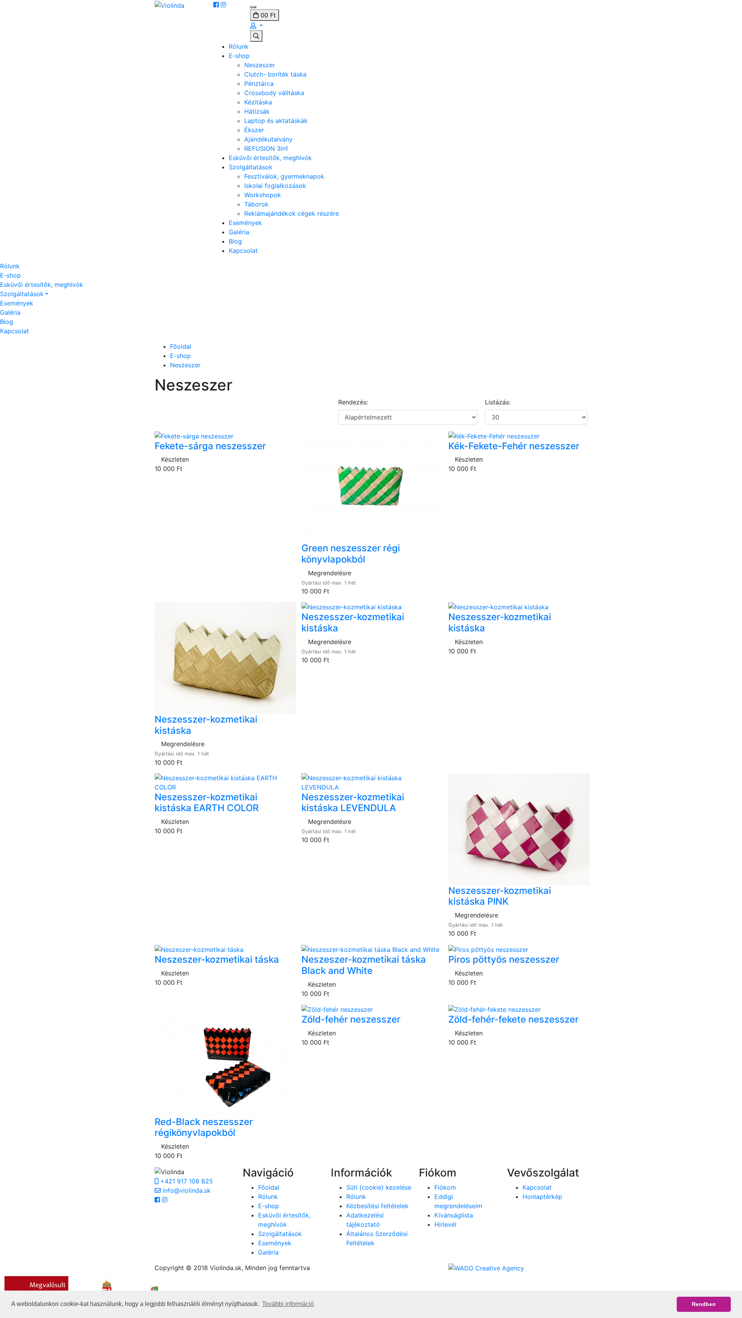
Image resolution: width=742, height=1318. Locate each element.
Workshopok (262, 195)
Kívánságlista (453, 1215)
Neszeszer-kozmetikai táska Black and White (363, 965)
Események (245, 223)
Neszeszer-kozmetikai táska (217, 959)
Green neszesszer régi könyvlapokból (350, 553)
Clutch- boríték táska (275, 74)
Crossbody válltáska (274, 93)
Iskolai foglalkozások (275, 185)
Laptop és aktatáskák (276, 120)
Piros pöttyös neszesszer (503, 959)
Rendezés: (353, 402)
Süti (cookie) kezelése (378, 1187)
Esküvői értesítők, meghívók (270, 158)
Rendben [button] (704, 1304)
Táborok (256, 204)
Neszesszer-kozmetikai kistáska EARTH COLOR (207, 802)
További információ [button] (288, 1304)
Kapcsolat (243, 250)
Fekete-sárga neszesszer (210, 446)
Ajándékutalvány (268, 139)
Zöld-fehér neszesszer (350, 1019)
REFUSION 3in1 (266, 148)
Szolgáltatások (250, 167)
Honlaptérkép (542, 1196)
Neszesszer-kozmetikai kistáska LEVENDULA (352, 802)
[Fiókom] (256, 25)
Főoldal (180, 346)
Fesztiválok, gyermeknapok (284, 176)
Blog (235, 241)
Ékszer (254, 130)
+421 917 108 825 (185, 1181)
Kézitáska (258, 102)
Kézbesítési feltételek (377, 1206)
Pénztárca (259, 83)
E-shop (239, 56)
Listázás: (498, 402)
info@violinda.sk (186, 1190)
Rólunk (238, 46)
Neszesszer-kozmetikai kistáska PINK (499, 896)
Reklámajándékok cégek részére (291, 213)
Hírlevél (445, 1224)
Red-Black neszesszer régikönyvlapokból (204, 1127)
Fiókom (445, 1187)
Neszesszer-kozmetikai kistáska (206, 725)
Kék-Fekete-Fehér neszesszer (513, 446)
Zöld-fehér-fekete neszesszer (513, 1019)
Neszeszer (259, 65)
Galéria (239, 232)
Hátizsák (257, 111)
